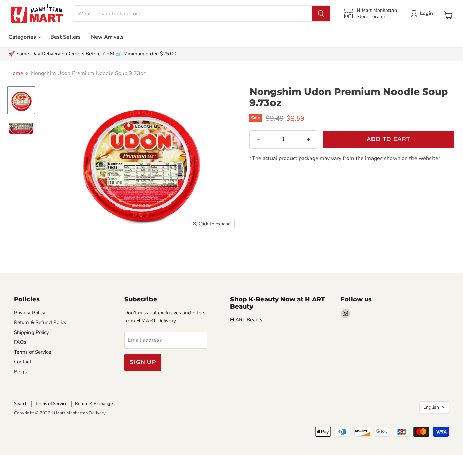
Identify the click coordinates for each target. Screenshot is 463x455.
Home (15, 73)
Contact (22, 361)
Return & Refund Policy (40, 322)
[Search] (321, 13)
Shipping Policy (31, 332)
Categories (22, 37)
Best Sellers (65, 37)
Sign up (143, 362)
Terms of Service (32, 352)
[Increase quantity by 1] (308, 139)
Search (20, 404)
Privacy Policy (29, 312)
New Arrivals (107, 37)
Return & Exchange (94, 404)
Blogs (20, 371)
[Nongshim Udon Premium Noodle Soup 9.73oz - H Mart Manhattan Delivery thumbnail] (21, 100)
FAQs (20, 342)
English (431, 407)
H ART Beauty (246, 319)
